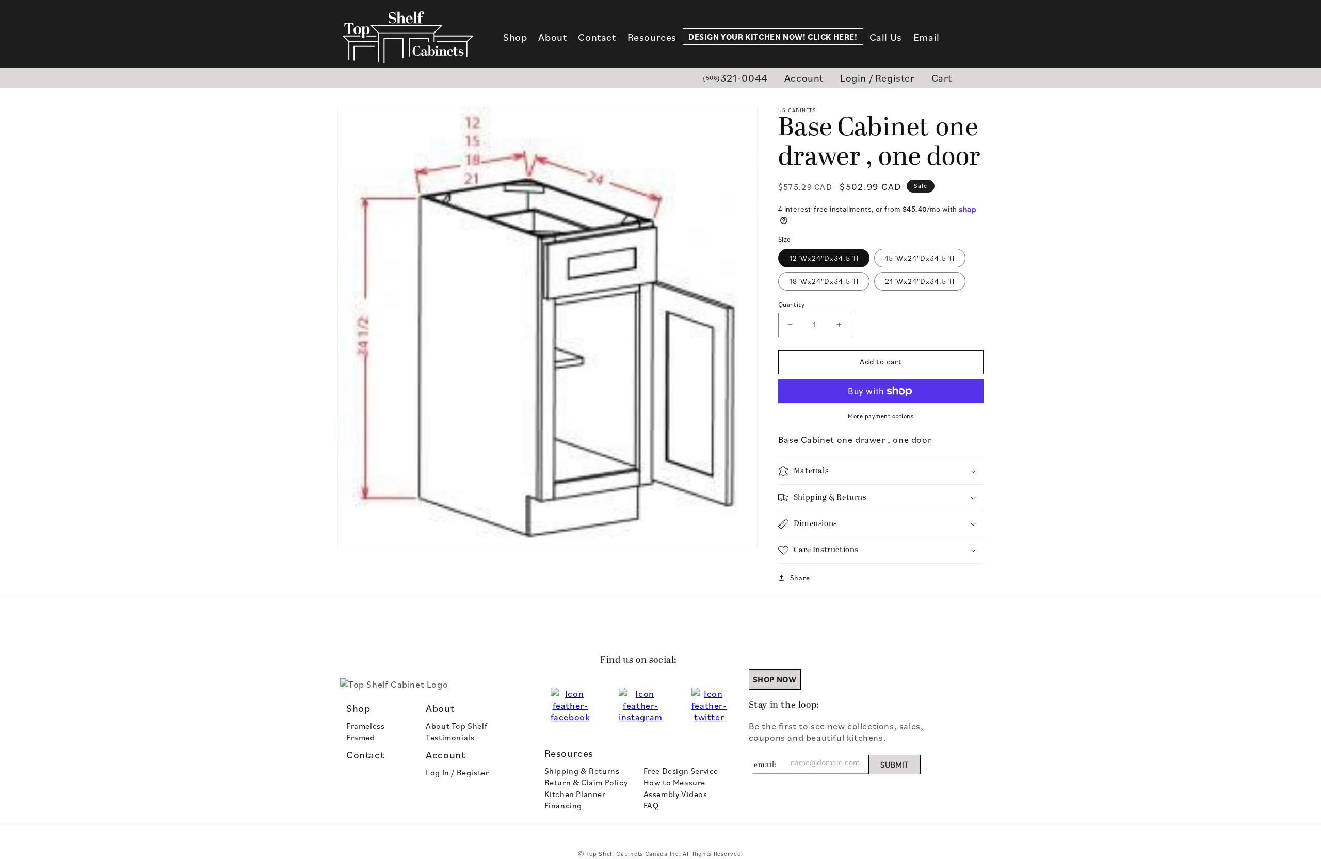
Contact (365, 754)
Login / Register (877, 77)
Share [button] (800, 577)
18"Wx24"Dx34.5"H (824, 281)
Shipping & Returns (582, 771)
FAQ (651, 805)
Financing (563, 805)
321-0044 (735, 77)
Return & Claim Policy (586, 782)
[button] (515, 37)
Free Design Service (680, 771)
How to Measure (674, 782)
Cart (941, 77)
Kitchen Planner (575, 794)
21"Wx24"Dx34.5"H (920, 281)
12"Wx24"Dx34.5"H (824, 257)
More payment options (880, 416)
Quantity (791, 304)
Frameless (365, 726)
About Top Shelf (456, 726)
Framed (360, 737)
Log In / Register (457, 772)
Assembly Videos (675, 794)
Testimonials (450, 737)
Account (804, 77)
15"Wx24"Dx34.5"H (920, 257)
